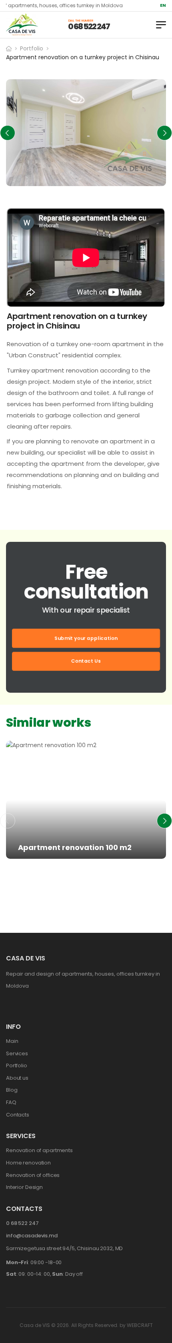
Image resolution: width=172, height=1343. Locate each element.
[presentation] (7, 132)
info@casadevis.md (32, 1235)
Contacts (17, 1114)
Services (17, 1053)
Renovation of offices (33, 1175)
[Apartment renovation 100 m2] (86, 800)
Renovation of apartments (62, 861)
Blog (11, 1090)
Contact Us (86, 660)
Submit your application (86, 637)
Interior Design (24, 1187)
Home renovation (28, 1163)
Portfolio (31, 48)
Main (12, 1041)
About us (17, 1078)
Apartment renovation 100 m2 (75, 847)
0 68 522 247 (89, 26)
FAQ (11, 1102)
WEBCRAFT (140, 1325)
